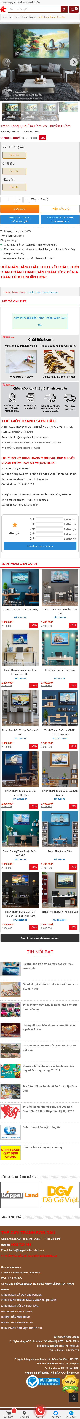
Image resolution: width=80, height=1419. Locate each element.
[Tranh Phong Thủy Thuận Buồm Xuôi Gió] (20, 830)
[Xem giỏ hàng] (74, 9)
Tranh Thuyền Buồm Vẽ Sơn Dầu (60, 911)
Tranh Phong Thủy (14, 292)
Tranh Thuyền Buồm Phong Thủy (20, 609)
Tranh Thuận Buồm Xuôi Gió (42, 292)
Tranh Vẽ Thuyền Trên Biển (60, 670)
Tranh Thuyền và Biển (60, 851)
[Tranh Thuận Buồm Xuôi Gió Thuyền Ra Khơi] (20, 769)
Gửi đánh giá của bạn (40, 546)
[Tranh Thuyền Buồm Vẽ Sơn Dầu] (60, 890)
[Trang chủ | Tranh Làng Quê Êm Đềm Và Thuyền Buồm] (3, 9)
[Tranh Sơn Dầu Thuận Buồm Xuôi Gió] (20, 709)
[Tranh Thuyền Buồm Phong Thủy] (20, 588)
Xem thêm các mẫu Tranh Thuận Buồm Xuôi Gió (40, 321)
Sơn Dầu (14, 171)
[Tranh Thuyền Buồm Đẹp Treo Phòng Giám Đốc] (20, 648)
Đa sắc (14, 187)
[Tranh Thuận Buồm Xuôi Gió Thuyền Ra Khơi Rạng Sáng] (20, 890)
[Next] (74, 62)
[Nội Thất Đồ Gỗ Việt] (60, 1195)
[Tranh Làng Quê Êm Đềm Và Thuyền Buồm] (40, 100)
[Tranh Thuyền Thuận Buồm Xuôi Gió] (60, 588)
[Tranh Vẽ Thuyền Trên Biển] (60, 648)
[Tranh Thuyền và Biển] (60, 830)
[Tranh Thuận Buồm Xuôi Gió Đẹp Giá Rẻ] (60, 769)
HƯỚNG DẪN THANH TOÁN (22, 447)
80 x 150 (14, 155)
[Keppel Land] (19, 1195)
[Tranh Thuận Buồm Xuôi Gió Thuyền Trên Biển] (60, 709)
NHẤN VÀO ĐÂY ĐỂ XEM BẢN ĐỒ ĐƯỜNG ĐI (33, 442)
